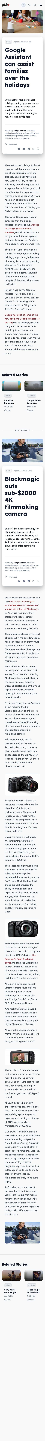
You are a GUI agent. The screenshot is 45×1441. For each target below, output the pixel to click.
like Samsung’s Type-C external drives (20, 959)
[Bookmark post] (38, 149)
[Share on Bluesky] (19, 149)
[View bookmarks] (35, 5)
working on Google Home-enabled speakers (22, 228)
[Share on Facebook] (24, 149)
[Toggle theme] (23, 5)
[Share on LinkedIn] (29, 149)
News (8, 42)
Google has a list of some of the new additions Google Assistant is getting (22, 318)
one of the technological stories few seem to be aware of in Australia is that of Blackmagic (22, 605)
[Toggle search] (29, 5)
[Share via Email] (33, 149)
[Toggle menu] (40, 5)
